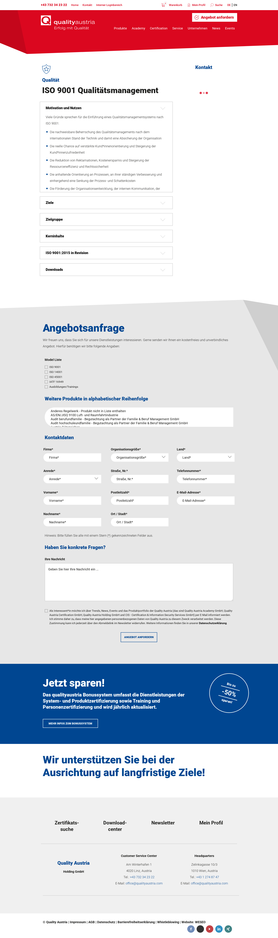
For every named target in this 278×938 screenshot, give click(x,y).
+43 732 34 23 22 (54, 5)
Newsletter (163, 823)
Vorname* (50, 492)
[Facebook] (191, 929)
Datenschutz (106, 922)
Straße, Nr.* (119, 471)
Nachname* (51, 514)
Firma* (48, 449)
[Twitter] (200, 929)
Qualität (50, 80)
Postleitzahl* (120, 492)
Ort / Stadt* (119, 514)
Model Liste (53, 360)
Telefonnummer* (189, 471)
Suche (218, 5)
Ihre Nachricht (55, 559)
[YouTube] (209, 929)
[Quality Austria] (68, 22)
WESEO (200, 922)
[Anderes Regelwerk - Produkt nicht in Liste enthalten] (137, 411)
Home (75, 5)
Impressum (78, 922)
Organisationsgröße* (126, 449)
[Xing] (228, 929)
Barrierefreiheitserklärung (136, 922)
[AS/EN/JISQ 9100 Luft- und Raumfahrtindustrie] (137, 415)
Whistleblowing (168, 922)
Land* (181, 449)
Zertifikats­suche (67, 826)
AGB (91, 922)
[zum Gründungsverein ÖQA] (116, 905)
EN (235, 5)
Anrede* (49, 471)
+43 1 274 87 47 (207, 877)
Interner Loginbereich (109, 5)
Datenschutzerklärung (213, 623)
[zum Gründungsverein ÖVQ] (213, 905)
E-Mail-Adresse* (189, 492)
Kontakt (87, 5)
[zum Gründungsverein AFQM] (68, 905)
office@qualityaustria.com (144, 883)
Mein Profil (198, 5)
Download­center (115, 826)
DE (229, 5)
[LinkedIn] (219, 929)
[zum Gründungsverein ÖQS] (165, 905)
